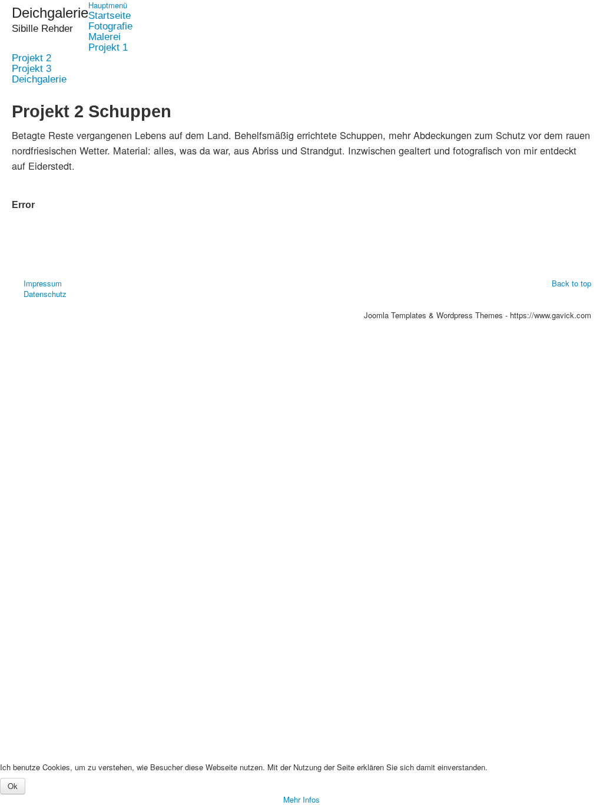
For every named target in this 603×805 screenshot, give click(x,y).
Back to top (571, 283)
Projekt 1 (108, 47)
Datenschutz (45, 294)
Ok (13, 785)
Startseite (109, 16)
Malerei (104, 37)
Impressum (43, 283)
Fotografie (110, 26)
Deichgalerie (39, 79)
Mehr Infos (301, 799)
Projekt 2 (31, 58)
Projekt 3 (31, 69)
